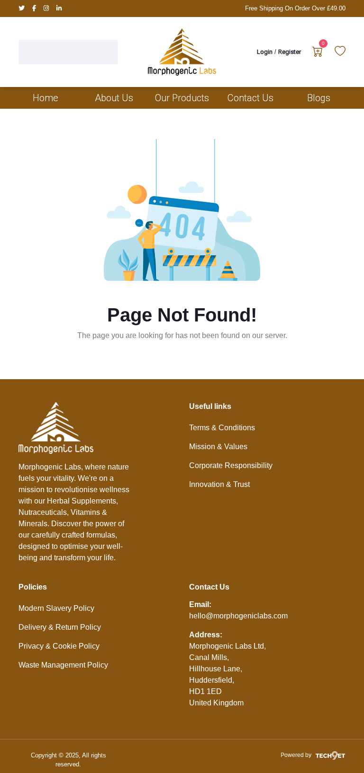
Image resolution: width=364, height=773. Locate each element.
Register (289, 51)
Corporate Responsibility (231, 465)
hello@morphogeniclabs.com (238, 616)
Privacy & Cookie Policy (59, 646)
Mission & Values (218, 447)
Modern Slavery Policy (56, 608)
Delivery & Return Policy (59, 627)
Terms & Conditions (222, 428)
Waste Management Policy (63, 665)
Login (265, 51)
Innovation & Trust (219, 484)
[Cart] (317, 53)
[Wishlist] (340, 53)
